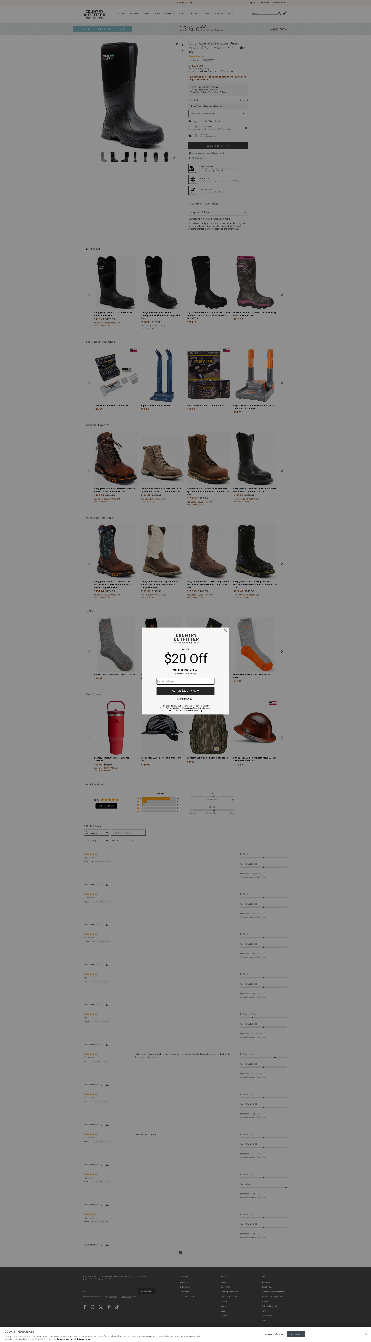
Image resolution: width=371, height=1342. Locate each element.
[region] (185, 1334)
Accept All (296, 1334)
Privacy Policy (83, 1339)
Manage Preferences (274, 1334)
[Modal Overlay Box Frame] (185, 671)
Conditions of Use (66, 1339)
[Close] (366, 1334)
